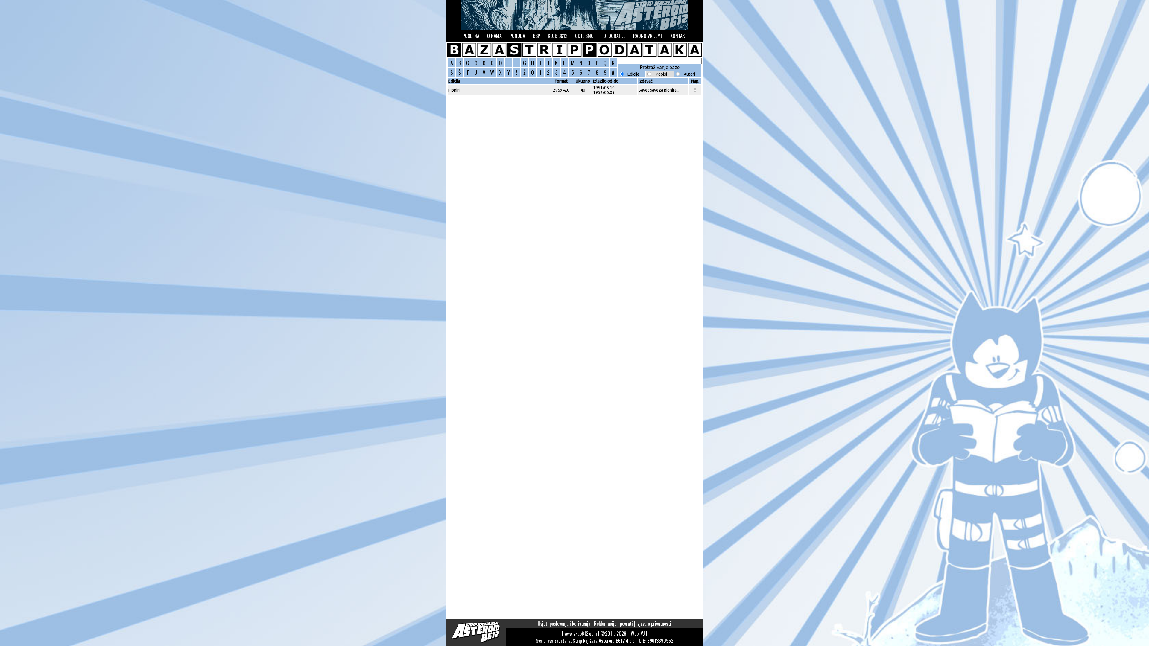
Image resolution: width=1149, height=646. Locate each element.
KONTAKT (678, 35)
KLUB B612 (557, 35)
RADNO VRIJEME (647, 35)
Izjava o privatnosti (653, 623)
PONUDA (517, 35)
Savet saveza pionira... (659, 90)
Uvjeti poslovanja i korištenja (564, 623)
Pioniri (454, 90)
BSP (536, 35)
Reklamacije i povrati (613, 623)
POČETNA (471, 35)
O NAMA (494, 35)
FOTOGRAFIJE (613, 35)
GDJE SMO (584, 35)
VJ (643, 633)
